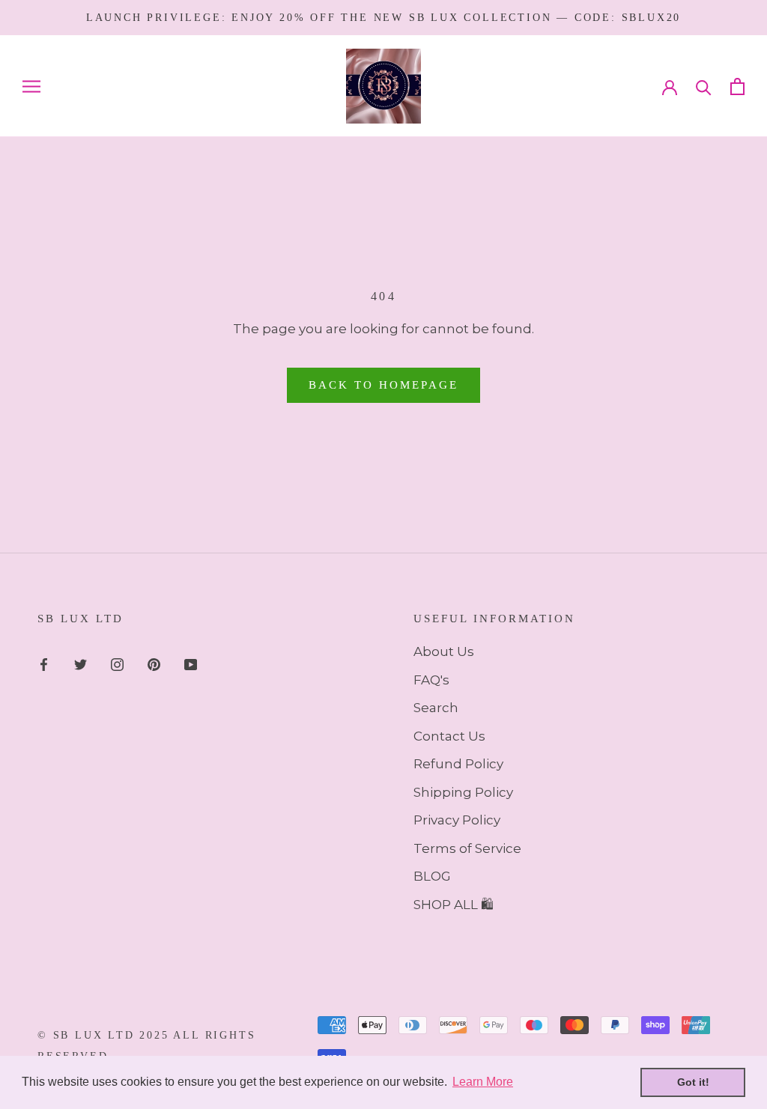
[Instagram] (117, 662)
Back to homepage (383, 385)
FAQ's (431, 679)
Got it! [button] (693, 1082)
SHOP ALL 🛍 (453, 904)
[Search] (704, 86)
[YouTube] (190, 662)
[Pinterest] (154, 662)
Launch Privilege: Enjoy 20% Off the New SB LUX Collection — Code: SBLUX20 (383, 17)
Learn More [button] (482, 1081)
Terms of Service (467, 848)
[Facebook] (43, 662)
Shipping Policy (463, 792)
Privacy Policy (456, 819)
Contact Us (449, 736)
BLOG (432, 876)
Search (435, 707)
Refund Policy (458, 763)
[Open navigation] (31, 86)
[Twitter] (80, 662)
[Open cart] (737, 86)
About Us (443, 651)
